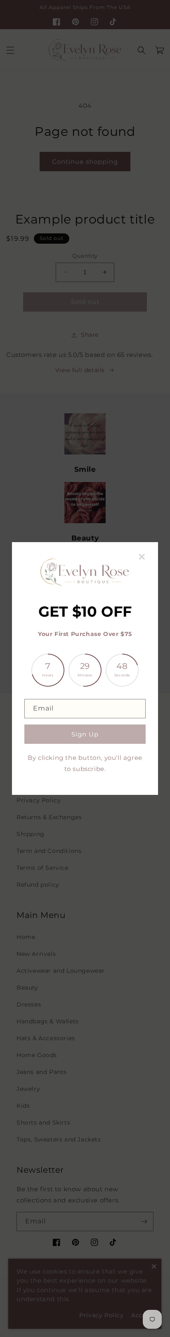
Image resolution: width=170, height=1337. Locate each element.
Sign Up (85, 734)
